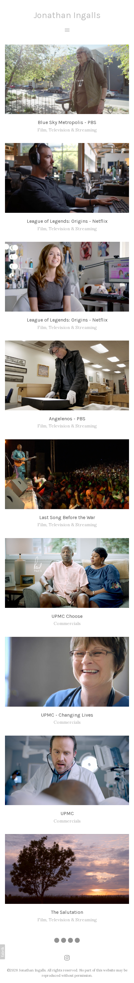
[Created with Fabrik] (2, 951)
